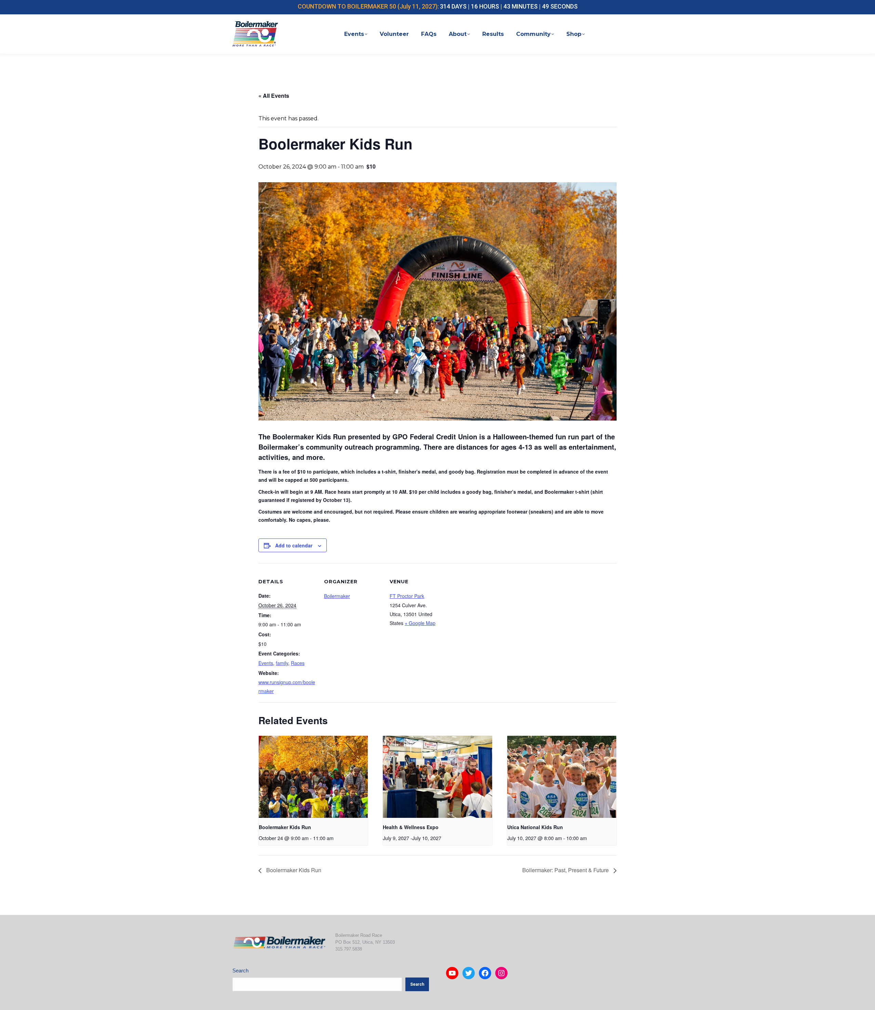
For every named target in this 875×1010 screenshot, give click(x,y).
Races (298, 663)
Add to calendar (293, 545)
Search (240, 970)
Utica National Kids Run (535, 827)
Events (265, 663)
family (282, 663)
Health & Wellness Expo (411, 827)
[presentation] (313, 777)
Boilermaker (337, 596)
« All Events (273, 95)
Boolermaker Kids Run (285, 827)
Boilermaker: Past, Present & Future (566, 870)
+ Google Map (420, 623)
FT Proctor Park (407, 596)
